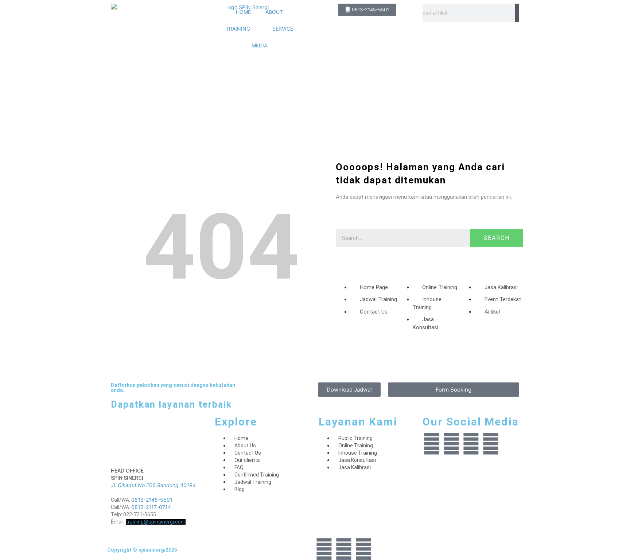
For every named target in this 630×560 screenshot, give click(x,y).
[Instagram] (451, 444)
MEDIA (259, 45)
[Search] (517, 13)
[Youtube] (491, 444)
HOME (243, 12)
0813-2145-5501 (151, 500)
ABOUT (274, 12)
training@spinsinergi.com (156, 522)
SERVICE (282, 29)
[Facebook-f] (344, 549)
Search (496, 237)
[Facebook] (471, 444)
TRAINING (238, 29)
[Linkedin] (432, 444)
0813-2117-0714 (151, 507)
